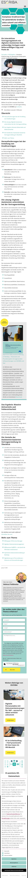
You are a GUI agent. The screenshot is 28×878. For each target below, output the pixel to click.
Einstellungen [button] (6, 818)
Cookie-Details (5, 875)
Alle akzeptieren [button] (14, 862)
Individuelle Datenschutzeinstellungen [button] (14, 870)
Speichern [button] (14, 859)
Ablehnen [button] (14, 866)
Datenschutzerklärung (13, 814)
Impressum (24, 875)
